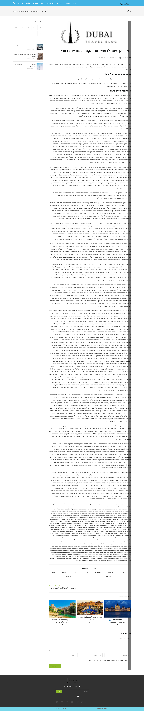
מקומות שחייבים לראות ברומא (110, 558)
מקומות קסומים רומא (94, 556)
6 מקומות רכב (89, 504)
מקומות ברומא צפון (95, 545)
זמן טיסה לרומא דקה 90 (108, 514)
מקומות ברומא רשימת (122, 547)
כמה (70, 113)
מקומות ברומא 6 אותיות (114, 539)
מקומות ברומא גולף (119, 541)
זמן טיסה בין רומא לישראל (85, 510)
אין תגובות (102, 58)
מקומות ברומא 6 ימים (92, 539)
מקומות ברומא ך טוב (126, 543)
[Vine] (67, 702)
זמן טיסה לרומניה (84, 521)
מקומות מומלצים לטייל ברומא (113, 554)
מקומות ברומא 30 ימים (111, 537)
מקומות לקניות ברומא (118, 553)
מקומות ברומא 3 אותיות (65, 535)
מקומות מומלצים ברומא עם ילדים (63, 553)
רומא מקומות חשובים (122, 560)
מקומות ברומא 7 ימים (71, 539)
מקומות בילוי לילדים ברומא (94, 533)
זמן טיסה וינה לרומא (119, 512)
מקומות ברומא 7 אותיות (81, 539)
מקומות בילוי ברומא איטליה (107, 533)
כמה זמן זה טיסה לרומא (90, 527)
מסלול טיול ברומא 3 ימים (71, 531)
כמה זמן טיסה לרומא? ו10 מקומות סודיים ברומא (25, 11)
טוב (107, 160)
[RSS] (40, 33)
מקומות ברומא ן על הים (86, 543)
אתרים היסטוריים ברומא (87, 506)
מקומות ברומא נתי (66, 543)
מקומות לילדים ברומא (73, 551)
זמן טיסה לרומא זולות (73, 517)
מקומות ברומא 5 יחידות (68, 537)
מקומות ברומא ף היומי (126, 545)
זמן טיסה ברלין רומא (73, 510)
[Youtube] (16, 27)
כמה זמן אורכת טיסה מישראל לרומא (105, 527)
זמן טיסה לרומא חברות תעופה (99, 519)
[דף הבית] (45, 11)
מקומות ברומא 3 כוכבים (122, 537)
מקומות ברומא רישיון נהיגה (65, 545)
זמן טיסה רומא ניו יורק (79, 525)
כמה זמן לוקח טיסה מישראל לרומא (99, 531)
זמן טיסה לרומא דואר (63, 512)
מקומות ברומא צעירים (105, 545)
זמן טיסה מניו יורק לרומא (118, 523)
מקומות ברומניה (113, 547)
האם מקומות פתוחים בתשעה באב (85, 508)
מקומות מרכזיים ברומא (67, 554)
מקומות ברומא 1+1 (124, 535)
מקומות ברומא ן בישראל (97, 543)
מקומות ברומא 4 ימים (90, 537)
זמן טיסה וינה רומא (110, 512)
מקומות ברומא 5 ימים (57, 537)
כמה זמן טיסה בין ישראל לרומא (77, 527)
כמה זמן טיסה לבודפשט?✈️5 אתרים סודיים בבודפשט (117, 621)
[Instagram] (28, 27)
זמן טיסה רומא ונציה (119, 525)
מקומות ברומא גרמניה (110, 541)
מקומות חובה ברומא (72, 547)
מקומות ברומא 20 (93, 535)
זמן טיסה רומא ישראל (90, 525)
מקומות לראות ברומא (108, 553)
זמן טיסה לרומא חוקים (55, 519)
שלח (59, 692)
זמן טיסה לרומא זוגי (112, 517)
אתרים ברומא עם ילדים (113, 506)
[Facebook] (34, 27)
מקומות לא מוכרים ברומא (83, 549)
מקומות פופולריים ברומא (115, 556)
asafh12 (125, 58)
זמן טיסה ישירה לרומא (100, 512)
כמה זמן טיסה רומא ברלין (113, 531)
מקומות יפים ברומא (113, 549)
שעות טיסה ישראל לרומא (80, 560)
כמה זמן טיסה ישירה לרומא (63, 527)
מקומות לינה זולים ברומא (62, 551)
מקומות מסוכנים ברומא (90, 554)
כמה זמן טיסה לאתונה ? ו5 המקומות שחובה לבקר (90, 618)
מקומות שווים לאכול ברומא (59, 556)
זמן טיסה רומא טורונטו (109, 525)
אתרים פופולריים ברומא (108, 508)
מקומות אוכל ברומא (61, 531)
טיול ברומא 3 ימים (60, 525)
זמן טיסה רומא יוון (100, 525)
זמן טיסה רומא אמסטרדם (71, 523)
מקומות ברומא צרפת (86, 545)
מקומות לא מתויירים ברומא (70, 549)
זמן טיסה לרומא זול (93, 517)
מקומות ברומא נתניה (57, 543)
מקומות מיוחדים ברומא (101, 554)
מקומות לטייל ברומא (97, 551)
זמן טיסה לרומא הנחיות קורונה (98, 516)
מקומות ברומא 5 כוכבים (125, 539)
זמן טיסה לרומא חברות (111, 519)
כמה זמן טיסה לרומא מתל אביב (107, 529)
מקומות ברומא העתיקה (68, 541)
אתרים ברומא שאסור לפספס (100, 506)
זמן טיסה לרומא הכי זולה (123, 516)
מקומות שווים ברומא (70, 556)
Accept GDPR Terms (70, 696)
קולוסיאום (128, 400)
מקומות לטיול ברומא (119, 551)
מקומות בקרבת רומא (61, 533)
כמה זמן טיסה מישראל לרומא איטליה (60, 529)
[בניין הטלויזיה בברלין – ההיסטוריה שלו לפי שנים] (40, 66)
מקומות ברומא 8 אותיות (60, 539)
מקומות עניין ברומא (126, 556)
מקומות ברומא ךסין (116, 543)
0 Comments (30, 49)
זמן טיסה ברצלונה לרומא (63, 510)
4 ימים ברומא (103, 504)
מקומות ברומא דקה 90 (89, 541)
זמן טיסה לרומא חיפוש (105, 521)
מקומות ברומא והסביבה (57, 541)
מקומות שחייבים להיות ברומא (124, 558)
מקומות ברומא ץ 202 (115, 545)
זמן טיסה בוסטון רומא (122, 510)
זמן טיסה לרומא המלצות (111, 516)
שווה (102, 272)
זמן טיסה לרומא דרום (98, 514)
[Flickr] (72, 702)
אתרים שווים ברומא (98, 508)
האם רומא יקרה (73, 508)
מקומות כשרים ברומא (94, 549)
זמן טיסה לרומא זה (122, 517)
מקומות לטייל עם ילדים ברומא (86, 551)
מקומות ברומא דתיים (79, 541)
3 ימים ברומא (109, 504)
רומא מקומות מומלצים (112, 560)
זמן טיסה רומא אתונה (60, 523)
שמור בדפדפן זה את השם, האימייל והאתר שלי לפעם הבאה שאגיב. (107, 660)
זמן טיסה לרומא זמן (63, 517)
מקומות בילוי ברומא (118, 533)
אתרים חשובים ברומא (68, 506)
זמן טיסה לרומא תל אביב (93, 521)
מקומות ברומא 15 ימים (103, 535)
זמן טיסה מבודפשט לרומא (62, 521)
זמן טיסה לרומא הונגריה (87, 514)
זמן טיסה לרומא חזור (126, 521)
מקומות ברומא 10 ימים (114, 535)
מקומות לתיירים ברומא (98, 553)
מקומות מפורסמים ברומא (78, 554)
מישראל (86, 116)
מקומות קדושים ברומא (104, 556)
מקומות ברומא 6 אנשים (103, 539)
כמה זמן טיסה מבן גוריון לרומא (77, 529)
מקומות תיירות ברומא (58, 558)
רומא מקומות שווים (91, 560)
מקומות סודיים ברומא (56, 554)
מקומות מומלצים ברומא (76, 553)
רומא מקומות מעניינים (101, 560)
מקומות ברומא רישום (76, 545)
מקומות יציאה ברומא (104, 549)
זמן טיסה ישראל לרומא (74, 512)
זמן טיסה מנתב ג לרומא (106, 523)
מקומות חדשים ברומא (82, 547)
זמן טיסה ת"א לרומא (69, 525)
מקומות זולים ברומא (92, 547)
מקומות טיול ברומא (123, 549)
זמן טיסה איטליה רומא (64, 508)
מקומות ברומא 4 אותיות (100, 537)
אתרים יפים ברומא (58, 506)
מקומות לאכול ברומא (59, 549)
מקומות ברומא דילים (99, 541)
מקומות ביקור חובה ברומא (81, 533)
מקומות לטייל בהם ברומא (109, 551)
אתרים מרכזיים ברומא (120, 508)
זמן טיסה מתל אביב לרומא (95, 523)
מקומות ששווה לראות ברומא (69, 558)
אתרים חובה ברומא (77, 506)
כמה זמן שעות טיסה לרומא (84, 531)
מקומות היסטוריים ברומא (103, 547)
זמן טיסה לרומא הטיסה (76, 514)
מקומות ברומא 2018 (84, 535)
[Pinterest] (22, 27)
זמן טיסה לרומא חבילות (122, 519)
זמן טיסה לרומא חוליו (65, 519)
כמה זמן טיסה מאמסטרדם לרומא (91, 529)
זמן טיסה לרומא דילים (120, 514)
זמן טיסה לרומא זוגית (103, 517)
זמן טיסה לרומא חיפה (116, 521)
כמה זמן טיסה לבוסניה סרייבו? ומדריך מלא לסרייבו (62, 621)
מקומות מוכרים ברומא (87, 553)
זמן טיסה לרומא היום (65, 514)
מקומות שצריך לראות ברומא (83, 558)
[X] (40, 27)
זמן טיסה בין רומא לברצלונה (98, 510)
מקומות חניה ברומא (63, 547)
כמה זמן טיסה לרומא (119, 529)
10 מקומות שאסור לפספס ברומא (120, 504)
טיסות (112, 58)
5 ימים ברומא (96, 504)
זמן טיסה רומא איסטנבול (82, 523)
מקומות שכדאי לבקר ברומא (96, 558)
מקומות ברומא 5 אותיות (79, 537)
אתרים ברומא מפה (123, 506)
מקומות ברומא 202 (75, 535)
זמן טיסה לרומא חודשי (86, 519)
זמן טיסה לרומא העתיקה (85, 516)
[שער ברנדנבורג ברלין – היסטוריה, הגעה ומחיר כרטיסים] (40, 47)
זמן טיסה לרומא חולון (76, 519)
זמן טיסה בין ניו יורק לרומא (111, 510)
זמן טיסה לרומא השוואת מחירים (72, 516)
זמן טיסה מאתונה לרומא (73, 521)
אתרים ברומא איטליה (68, 504)
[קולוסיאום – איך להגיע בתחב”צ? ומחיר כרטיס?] (40, 56)
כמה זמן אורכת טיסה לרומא (120, 527)
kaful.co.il (60, 709)
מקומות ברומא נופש (75, 543)
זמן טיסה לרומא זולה (83, 517)
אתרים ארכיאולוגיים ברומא (80, 504)
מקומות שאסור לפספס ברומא (82, 556)
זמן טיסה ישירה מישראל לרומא (87, 512)
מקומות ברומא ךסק (107, 543)
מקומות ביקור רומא (70, 533)
